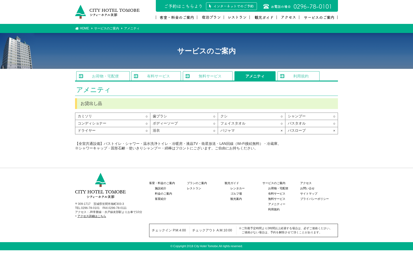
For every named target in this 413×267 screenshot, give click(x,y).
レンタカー (237, 188)
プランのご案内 (197, 183)
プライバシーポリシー (314, 199)
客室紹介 (160, 199)
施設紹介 (160, 188)
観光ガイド (232, 183)
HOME (84, 28)
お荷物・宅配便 (105, 76)
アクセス (306, 183)
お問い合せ (307, 188)
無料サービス (210, 76)
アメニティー (276, 204)
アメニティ (255, 76)
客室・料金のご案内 (162, 183)
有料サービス (158, 76)
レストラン (194, 188)
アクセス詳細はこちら (91, 216)
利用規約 (301, 76)
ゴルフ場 (236, 193)
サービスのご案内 (106, 28)
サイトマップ (308, 193)
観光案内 (236, 199)
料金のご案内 (163, 193)
